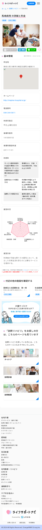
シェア (33, 50)
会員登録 (31, 3)
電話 (23, 50)
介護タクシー (5, 462)
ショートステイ (6, 433)
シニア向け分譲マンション (10, 501)
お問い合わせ (11, 522)
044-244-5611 (9, 113)
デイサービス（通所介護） (10, 420)
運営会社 (22, 522)
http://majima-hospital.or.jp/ (15, 100)
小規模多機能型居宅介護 (9, 445)
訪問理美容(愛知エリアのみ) (10, 465)
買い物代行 (5, 457)
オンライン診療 (6, 482)
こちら (25, 270)
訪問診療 (4, 472)
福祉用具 (4, 425)
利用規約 (32, 522)
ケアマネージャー (7, 431)
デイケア (4, 477)
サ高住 (3, 496)
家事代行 (4, 455)
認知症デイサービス (8, 440)
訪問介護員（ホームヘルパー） (11, 423)
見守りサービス (6, 489)
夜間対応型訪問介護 (8, 428)
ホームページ (11, 50)
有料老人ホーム (6, 498)
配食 (2, 460)
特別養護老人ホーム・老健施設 (11, 504)
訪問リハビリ (5, 479)
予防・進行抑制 (6, 448)
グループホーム (6, 443)
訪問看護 (4, 474)
